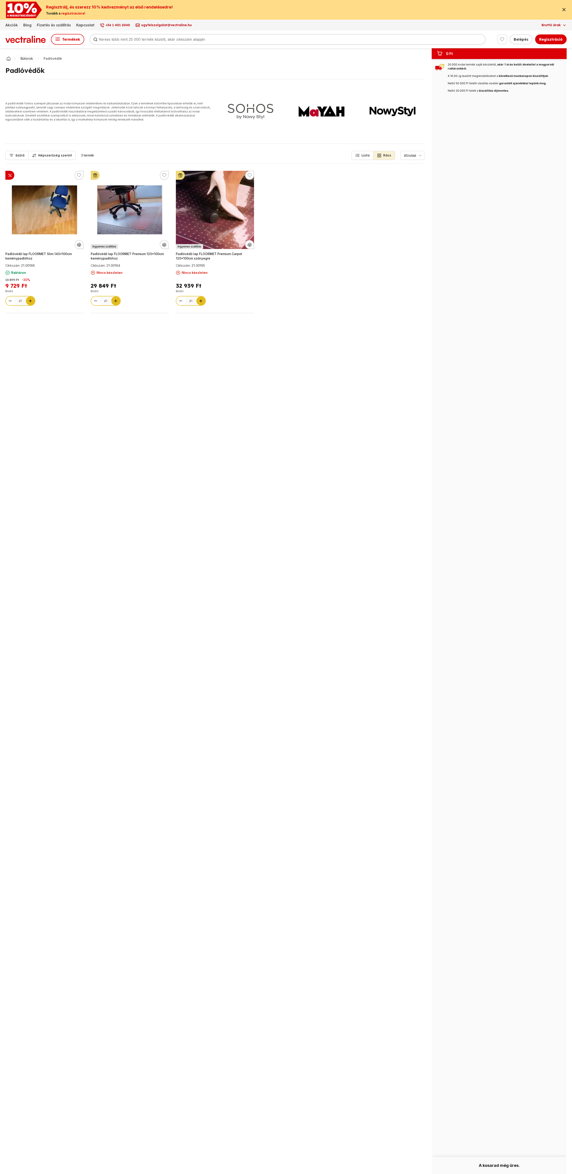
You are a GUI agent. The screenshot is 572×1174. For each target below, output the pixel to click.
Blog (27, 25)
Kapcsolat (85, 25)
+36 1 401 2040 (118, 25)
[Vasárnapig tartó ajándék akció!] (95, 175)
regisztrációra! (73, 13)
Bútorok (27, 58)
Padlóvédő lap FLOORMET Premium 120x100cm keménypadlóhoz (127, 256)
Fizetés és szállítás (54, 25)
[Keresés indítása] (95, 39)
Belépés (521, 39)
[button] (362, 155)
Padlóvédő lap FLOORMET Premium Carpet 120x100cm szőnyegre (209, 256)
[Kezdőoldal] (8, 58)
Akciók (11, 25)
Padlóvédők (53, 58)
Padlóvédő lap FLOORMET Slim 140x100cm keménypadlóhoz (38, 256)
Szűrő (20, 155)
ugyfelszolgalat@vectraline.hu (166, 25)
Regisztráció (551, 39)
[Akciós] (9, 175)
